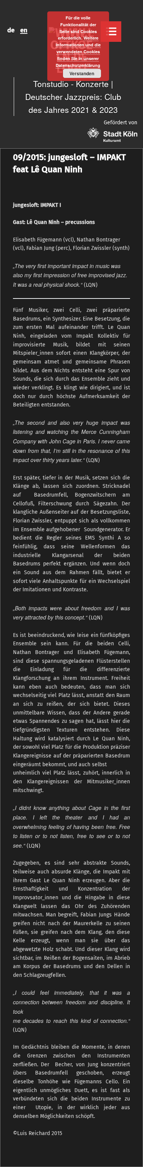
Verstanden (81, 73)
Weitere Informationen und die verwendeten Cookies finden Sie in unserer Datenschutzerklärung (78, 51)
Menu (111, 31)
